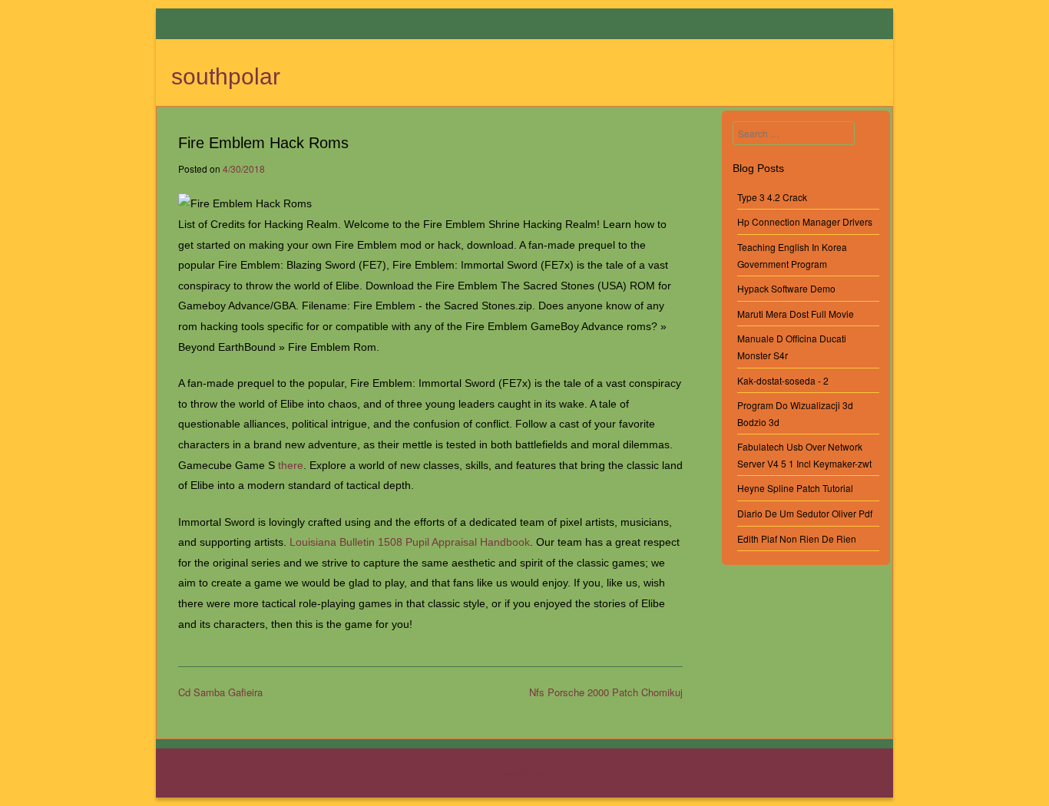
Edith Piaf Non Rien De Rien (796, 538)
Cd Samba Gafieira (220, 692)
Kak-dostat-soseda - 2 (783, 380)
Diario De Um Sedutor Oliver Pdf (804, 513)
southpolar (225, 76)
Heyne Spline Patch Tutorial (795, 487)
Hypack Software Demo (786, 288)
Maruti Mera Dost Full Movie (795, 313)
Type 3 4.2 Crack (772, 196)
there (290, 465)
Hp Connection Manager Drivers (804, 221)
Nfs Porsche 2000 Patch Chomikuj (606, 692)
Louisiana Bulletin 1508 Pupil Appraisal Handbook (410, 542)
